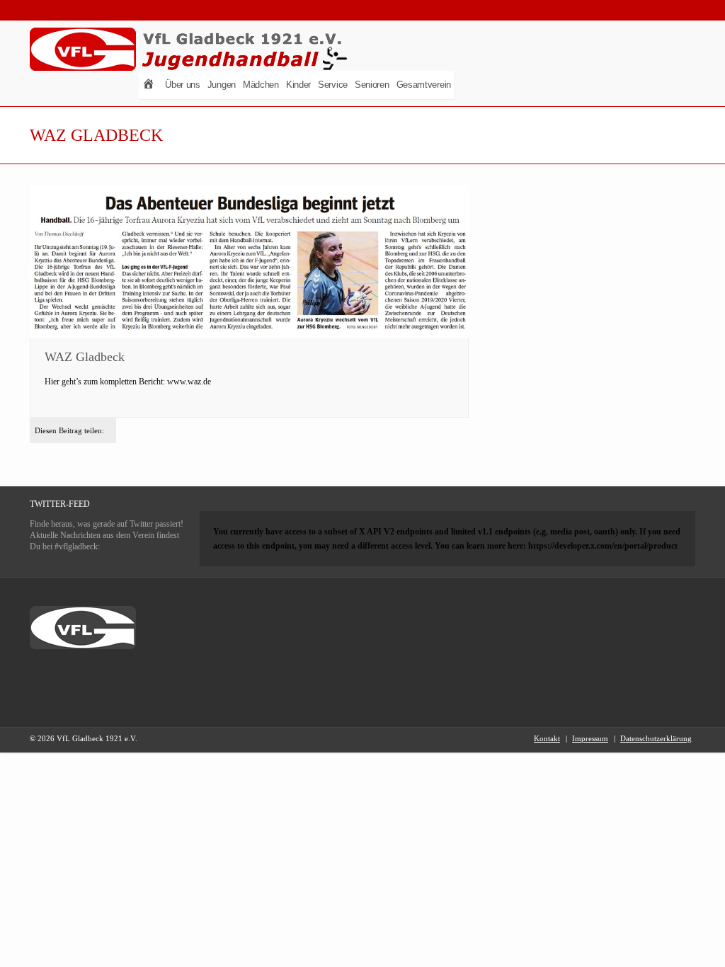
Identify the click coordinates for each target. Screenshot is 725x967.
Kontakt (547, 738)
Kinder (298, 84)
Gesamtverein (423, 84)
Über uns (182, 84)
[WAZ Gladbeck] (249, 263)
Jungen (221, 84)
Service (333, 84)
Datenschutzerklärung (656, 738)
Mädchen (261, 84)
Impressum (590, 738)
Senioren (372, 84)
